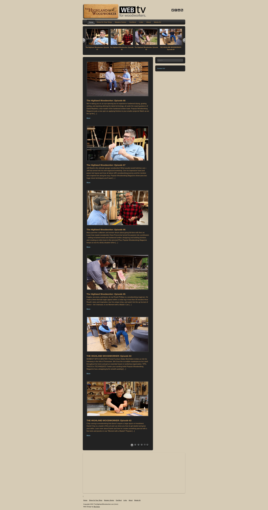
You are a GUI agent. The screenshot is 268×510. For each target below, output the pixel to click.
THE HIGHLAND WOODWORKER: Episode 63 (109, 420)
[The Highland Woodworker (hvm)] (115, 18)
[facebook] (176, 10)
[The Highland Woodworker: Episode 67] (97, 45)
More (88, 118)
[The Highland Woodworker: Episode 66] (121, 45)
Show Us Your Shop (104, 22)
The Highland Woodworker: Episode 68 (106, 100)
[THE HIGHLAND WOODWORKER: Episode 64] (170, 45)
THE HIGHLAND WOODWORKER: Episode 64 (109, 356)
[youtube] (179, 10)
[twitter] (172, 10)
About (148, 22)
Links (141, 22)
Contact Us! (161, 68)
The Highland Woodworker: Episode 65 (106, 294)
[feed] (182, 10)
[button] (84, 40)
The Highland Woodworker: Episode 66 (106, 229)
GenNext (132, 22)
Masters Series (120, 22)
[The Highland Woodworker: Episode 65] (146, 45)
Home (85, 22)
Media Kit (157, 22)
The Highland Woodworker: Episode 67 (106, 165)
